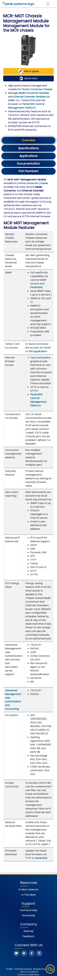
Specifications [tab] (28, 148)
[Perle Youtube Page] (16, 953)
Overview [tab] (28, 140)
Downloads (28, 915)
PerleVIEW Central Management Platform (26, 105)
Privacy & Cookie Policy (28, 974)
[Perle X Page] (39, 953)
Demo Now (30, 78)
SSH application (38, 351)
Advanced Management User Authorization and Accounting (13, 700)
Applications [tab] (28, 156)
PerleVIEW (36, 287)
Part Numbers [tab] (28, 171)
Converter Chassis (41, 89)
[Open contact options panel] (50, 969)
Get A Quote (31, 71)
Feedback (28, 936)
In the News (28, 894)
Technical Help (28, 910)
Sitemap (29, 931)
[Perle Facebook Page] (32, 953)
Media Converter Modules (33, 93)
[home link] (18, 3)
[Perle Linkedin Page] (24, 953)
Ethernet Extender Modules (29, 96)
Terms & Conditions (29, 971)
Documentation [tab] (28, 163)
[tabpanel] (28, 519)
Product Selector (28, 889)
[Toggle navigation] (48, 3)
